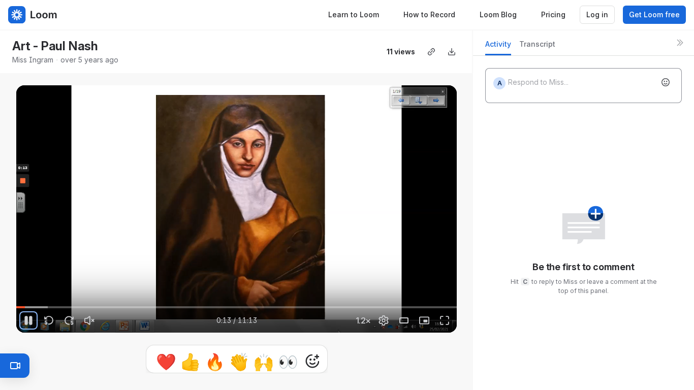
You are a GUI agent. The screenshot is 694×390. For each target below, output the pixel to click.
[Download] (452, 52)
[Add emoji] (665, 82)
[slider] (236, 307)
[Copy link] (431, 52)
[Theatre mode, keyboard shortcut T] (404, 320)
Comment (342, 360)
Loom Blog (498, 14)
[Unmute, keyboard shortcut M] (89, 320)
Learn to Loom (353, 14)
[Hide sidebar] (680, 43)
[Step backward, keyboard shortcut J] (49, 320)
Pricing (553, 14)
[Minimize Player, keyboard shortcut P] (424, 320)
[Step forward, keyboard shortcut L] (69, 320)
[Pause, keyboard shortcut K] (28, 320)
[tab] (498, 47)
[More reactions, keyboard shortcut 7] (265, 361)
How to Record (429, 14)
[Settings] (383, 320)
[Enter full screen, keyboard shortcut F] (444, 320)
